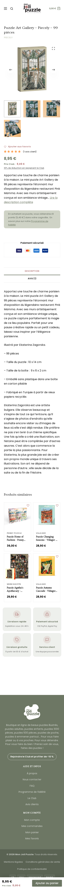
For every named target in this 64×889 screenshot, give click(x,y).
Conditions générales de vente (43, 861)
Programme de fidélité (32, 792)
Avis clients (32, 804)
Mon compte (32, 820)
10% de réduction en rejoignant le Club (24, 168)
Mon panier (32, 832)
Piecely (8, 37)
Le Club (32, 798)
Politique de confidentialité (32, 869)
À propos (32, 773)
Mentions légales (13, 861)
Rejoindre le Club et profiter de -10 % (32, 756)
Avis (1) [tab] (32, 278)
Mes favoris (32, 838)
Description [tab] (32, 271)
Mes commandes (32, 826)
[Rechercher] (11, 8)
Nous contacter (32, 779)
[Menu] (5, 8)
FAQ (32, 785)
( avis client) (30, 151)
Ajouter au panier (47, 883)
